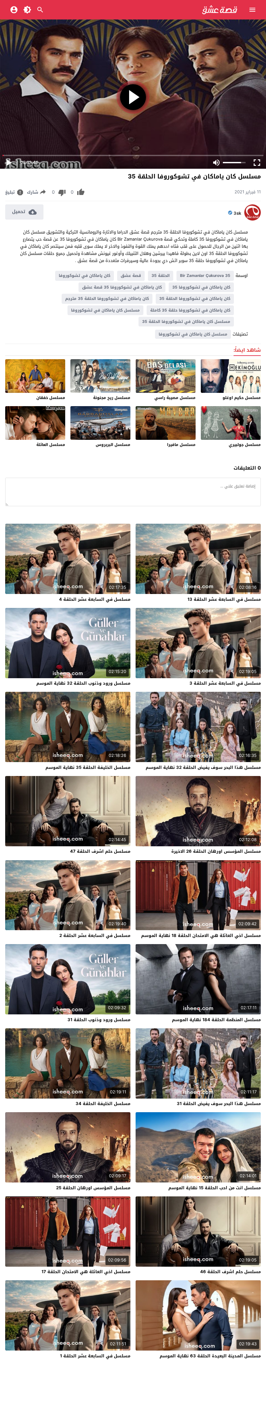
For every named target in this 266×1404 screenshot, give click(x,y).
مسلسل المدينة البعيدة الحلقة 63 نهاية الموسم (210, 1356)
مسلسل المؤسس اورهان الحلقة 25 (93, 1188)
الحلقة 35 (160, 275)
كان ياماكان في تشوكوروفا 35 (201, 287)
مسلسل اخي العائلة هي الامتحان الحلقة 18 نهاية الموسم (201, 935)
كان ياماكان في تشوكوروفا (84, 275)
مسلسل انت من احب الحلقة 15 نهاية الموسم (214, 1188)
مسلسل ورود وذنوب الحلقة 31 (98, 1020)
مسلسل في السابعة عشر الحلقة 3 (225, 683)
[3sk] (252, 219)
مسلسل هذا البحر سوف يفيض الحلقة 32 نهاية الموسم (203, 767)
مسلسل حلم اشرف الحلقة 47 (100, 851)
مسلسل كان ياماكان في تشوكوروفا (105, 310)
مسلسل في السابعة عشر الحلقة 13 (224, 599)
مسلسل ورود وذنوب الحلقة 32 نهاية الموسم (83, 683)
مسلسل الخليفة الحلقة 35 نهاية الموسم (87, 767)
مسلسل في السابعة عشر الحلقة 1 (95, 1356)
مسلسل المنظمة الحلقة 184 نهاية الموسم (216, 1020)
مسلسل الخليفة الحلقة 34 (103, 1104)
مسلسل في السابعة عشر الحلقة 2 (94, 935)
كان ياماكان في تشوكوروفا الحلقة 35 (194, 298)
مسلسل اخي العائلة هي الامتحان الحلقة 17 (86, 1272)
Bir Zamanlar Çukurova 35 (205, 275)
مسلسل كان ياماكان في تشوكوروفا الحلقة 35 (186, 321)
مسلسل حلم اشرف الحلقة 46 (230, 1272)
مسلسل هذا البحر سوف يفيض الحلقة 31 (219, 1104)
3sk (237, 213)
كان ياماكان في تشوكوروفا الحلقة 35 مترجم (107, 298)
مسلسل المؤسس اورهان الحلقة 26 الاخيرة (216, 851)
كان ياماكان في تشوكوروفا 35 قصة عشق (122, 287)
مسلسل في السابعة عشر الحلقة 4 (94, 599)
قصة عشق (131, 275)
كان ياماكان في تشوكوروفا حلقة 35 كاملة (190, 310)
